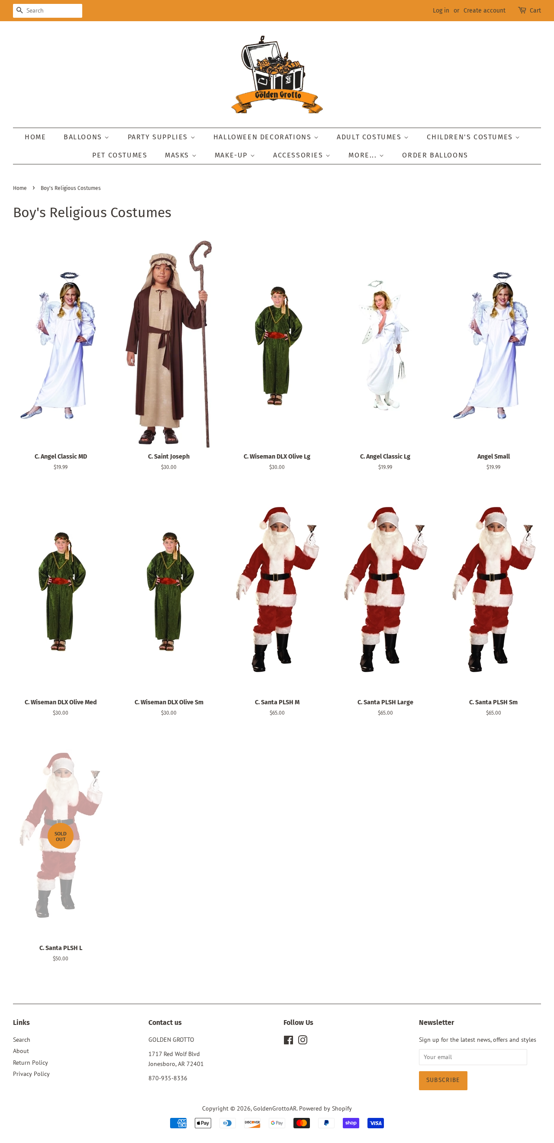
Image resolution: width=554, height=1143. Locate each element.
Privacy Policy (31, 1074)
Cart (535, 10)
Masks (178, 155)
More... (363, 155)
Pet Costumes (119, 155)
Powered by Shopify (325, 1108)
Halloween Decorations (263, 137)
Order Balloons (435, 155)
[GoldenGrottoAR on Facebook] (288, 1042)
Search (21, 1039)
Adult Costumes (370, 137)
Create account (485, 10)
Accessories (299, 155)
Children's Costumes (471, 137)
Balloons (84, 137)
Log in (441, 10)
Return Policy (30, 1062)
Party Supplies (159, 137)
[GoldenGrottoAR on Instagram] (302, 1042)
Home (35, 137)
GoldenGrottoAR (274, 1108)
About (21, 1051)
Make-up (232, 155)
